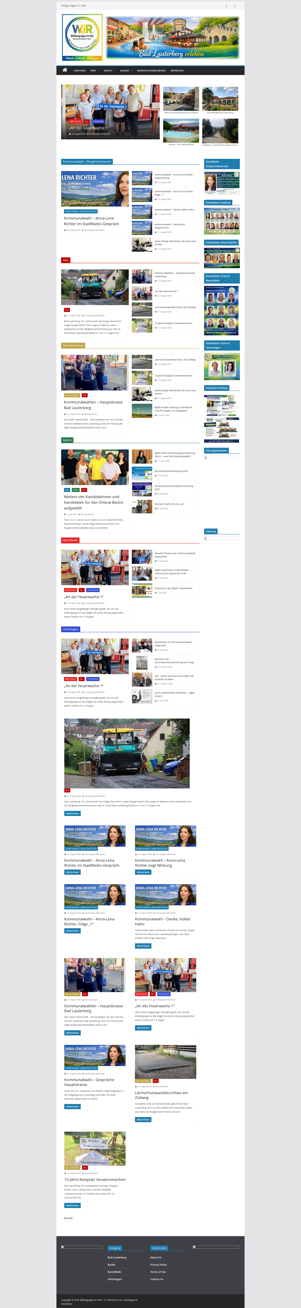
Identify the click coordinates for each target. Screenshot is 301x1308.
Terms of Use (158, 1272)
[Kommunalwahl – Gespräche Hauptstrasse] (142, 228)
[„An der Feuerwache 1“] (110, 111)
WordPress (66, 1303)
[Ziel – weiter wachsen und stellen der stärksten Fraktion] (142, 680)
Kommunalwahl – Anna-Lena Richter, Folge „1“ (174, 193)
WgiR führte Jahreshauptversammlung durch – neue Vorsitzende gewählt (175, 454)
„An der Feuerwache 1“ (84, 127)
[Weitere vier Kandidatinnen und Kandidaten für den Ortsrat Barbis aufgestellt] (95, 467)
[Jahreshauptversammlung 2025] (142, 473)
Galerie (124, 70)
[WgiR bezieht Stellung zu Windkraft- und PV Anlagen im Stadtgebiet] (142, 411)
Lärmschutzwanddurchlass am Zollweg (175, 307)
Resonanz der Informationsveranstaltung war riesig (174, 661)
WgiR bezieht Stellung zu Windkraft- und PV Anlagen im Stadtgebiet (174, 409)
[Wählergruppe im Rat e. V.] (64, 71)
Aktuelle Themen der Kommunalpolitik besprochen (175, 555)
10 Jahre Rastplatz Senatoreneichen (173, 323)
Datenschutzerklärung (151, 70)
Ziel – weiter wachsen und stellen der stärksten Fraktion (174, 677)
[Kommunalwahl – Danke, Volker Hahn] (142, 212)
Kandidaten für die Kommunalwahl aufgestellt (173, 644)
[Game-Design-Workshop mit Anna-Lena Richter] (142, 245)
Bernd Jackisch (90, 414)
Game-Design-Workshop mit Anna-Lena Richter (175, 243)
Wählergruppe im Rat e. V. (93, 1299)
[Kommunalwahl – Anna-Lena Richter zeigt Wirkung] (142, 178)
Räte (93, 70)
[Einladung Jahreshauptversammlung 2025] (142, 489)
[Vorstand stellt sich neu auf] (142, 506)
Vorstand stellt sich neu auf (169, 503)
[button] (97, 70)
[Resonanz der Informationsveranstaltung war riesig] (142, 663)
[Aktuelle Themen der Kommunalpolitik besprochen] (142, 557)
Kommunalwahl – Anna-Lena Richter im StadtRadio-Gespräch (91, 220)
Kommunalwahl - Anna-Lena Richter (80, 211)
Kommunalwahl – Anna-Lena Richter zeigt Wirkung (174, 176)
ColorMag (128, 1299)
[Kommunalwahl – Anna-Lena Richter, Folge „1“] (142, 195)
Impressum (177, 70)
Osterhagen (93, 121)
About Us (155, 1257)
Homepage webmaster (95, 133)
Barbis (75, 490)
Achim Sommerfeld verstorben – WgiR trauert (175, 694)
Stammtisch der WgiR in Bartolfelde (173, 588)
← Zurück (67, 1218)
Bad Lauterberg (72, 395)
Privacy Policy (158, 1264)
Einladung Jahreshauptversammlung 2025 (174, 487)
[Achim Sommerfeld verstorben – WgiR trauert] (142, 696)
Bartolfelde (71, 121)
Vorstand (79, 70)
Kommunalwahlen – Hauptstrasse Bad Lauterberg (175, 274)
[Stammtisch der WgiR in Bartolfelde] (142, 590)
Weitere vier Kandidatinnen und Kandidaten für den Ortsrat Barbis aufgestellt (93, 502)
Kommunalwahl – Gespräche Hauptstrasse (170, 226)
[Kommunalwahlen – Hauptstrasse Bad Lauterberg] (142, 277)
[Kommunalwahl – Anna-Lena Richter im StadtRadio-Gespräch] (95, 189)
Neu (82, 121)
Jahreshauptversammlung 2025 (171, 471)
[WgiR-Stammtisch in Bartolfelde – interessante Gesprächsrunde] (142, 574)
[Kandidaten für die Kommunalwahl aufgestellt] (142, 646)
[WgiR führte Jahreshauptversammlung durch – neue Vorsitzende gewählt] (142, 457)
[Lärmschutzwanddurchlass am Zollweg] (142, 309)
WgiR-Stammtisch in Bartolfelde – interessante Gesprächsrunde (172, 572)
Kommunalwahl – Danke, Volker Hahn (174, 209)
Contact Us (156, 1279)
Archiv (108, 70)
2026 (67, 490)
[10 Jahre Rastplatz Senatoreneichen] (142, 325)
